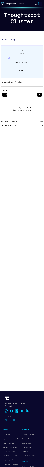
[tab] (7, 82)
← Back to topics (10, 39)
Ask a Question (22, 62)
